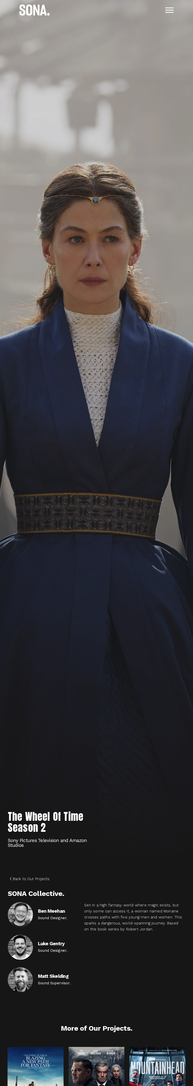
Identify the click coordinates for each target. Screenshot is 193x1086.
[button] (169, 10)
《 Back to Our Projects (29, 879)
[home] (34, 10)
